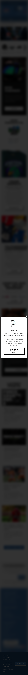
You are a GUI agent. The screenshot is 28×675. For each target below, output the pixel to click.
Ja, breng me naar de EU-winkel (13, 350)
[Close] (26, 316)
